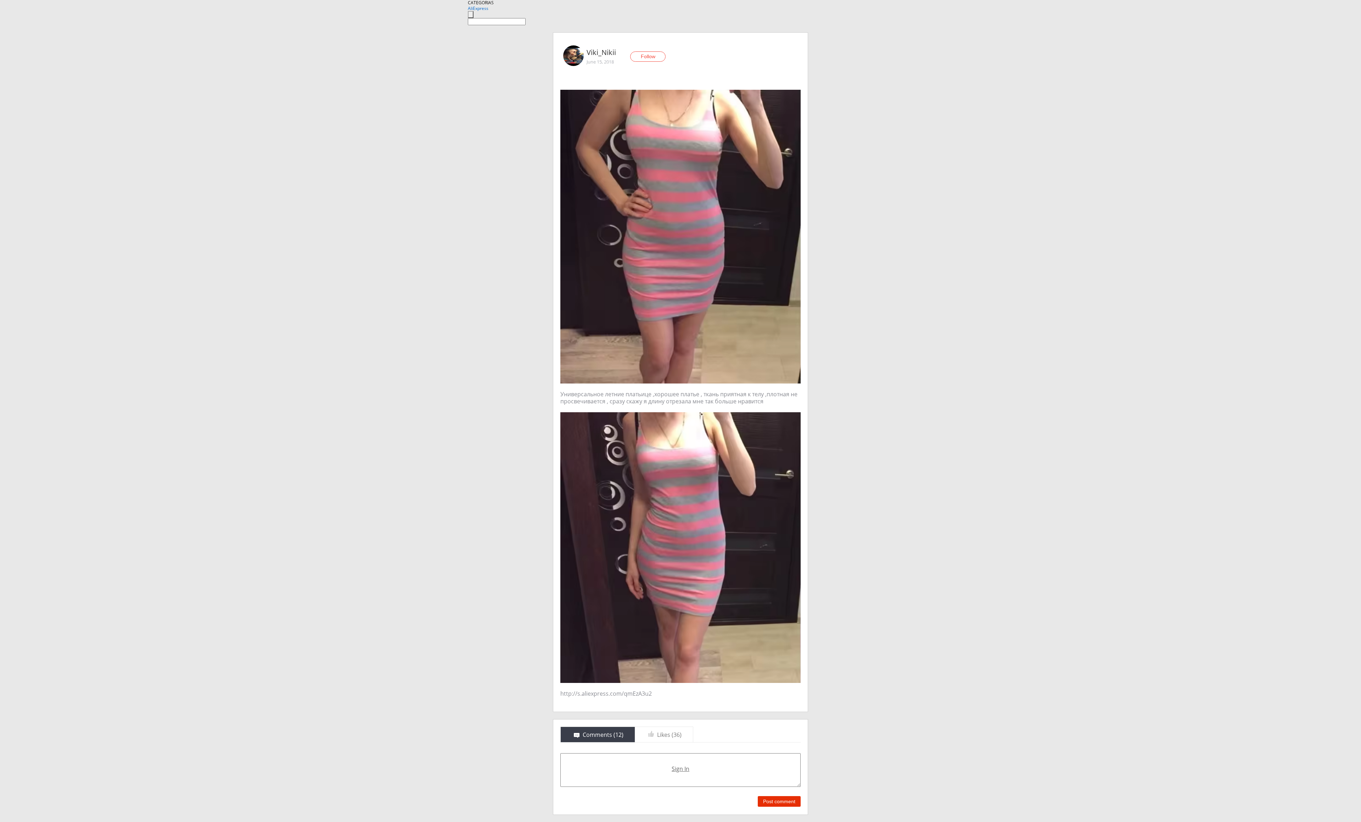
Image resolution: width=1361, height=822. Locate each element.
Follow (648, 56)
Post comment (779, 801)
